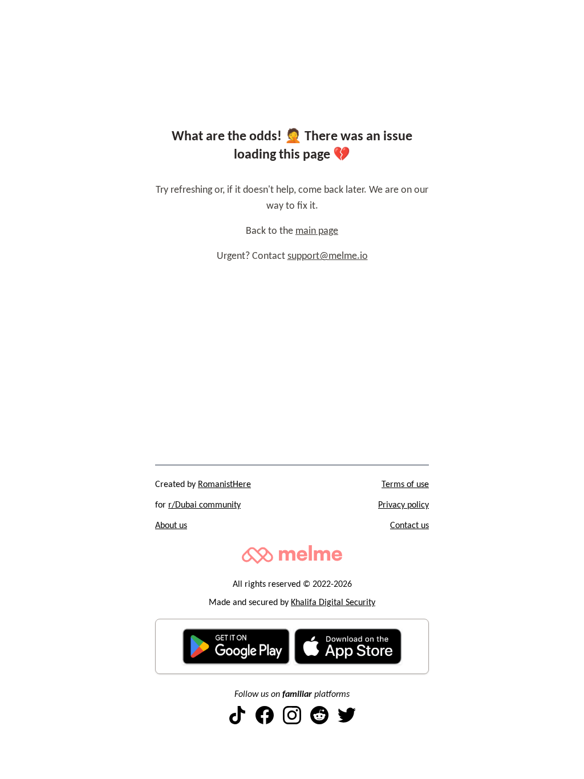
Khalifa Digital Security (333, 602)
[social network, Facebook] (264, 715)
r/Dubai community (204, 505)
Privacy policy (403, 505)
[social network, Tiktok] (237, 715)
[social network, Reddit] (319, 715)
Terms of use (405, 484)
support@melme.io (327, 256)
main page (316, 231)
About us (171, 525)
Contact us (409, 525)
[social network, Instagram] (292, 715)
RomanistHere (224, 484)
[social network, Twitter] (346, 715)
